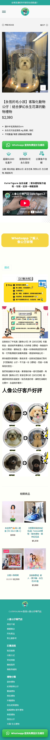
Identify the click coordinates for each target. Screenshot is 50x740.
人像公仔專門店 (14, 619)
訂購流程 (11, 645)
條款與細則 (12, 669)
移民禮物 (11, 696)
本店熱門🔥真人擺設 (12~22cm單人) (13, 529)
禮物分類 (11, 677)
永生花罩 (28, 169)
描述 (6, 267)
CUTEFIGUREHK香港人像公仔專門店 (25, 611)
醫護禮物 (11, 691)
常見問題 (11, 660)
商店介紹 (11, 624)
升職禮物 (11, 700)
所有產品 (11, 633)
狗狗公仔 (37, 169)
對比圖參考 (12, 638)
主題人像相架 (13, 575)
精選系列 (9, 173)
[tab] (25, 267)
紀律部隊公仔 (13, 686)
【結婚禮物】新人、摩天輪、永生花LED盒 (35, 578)
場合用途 (11, 169)
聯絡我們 (11, 665)
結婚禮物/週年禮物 (15, 710)
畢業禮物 (11, 714)
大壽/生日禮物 (13, 724)
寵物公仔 (19, 169)
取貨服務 (11, 651)
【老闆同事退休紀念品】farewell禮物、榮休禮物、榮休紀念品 (35, 532)
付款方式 (11, 655)
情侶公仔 (11, 719)
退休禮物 (11, 682)
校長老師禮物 (13, 705)
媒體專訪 (11, 629)
